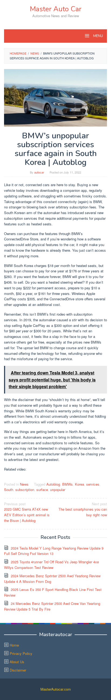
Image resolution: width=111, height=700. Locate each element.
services (92, 484)
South (8, 489)
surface (42, 489)
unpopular (57, 489)
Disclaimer (18, 670)
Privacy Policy (21, 653)
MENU (97, 36)
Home (14, 645)
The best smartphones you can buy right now (82, 509)
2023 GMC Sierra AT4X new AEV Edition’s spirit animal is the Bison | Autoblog (27, 512)
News (24, 484)
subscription (24, 489)
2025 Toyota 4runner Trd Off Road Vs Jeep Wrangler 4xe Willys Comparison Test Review (51, 564)
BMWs (67, 484)
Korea (79, 484)
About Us (17, 661)
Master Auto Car (55, 9)
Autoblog (53, 484)
